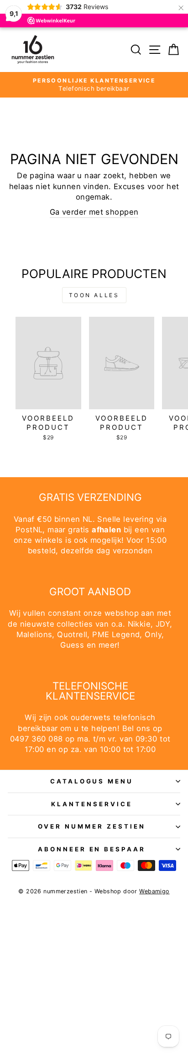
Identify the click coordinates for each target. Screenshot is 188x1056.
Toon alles (94, 295)
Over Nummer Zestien (92, 826)
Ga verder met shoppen (94, 211)
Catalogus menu (92, 781)
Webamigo (154, 891)
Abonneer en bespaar (92, 849)
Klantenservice (91, 804)
